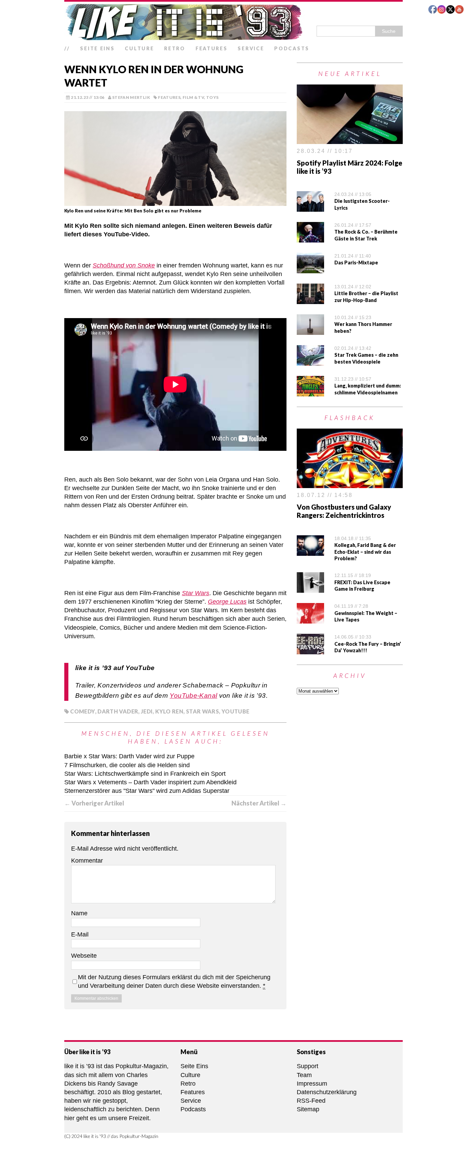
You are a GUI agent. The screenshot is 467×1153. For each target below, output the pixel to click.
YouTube (236, 711)
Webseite (84, 955)
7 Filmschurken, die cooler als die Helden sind (127, 765)
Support (307, 1066)
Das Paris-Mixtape (356, 262)
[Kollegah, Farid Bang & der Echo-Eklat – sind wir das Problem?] (310, 551)
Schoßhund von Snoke (124, 265)
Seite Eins (97, 48)
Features (212, 48)
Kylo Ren (169, 711)
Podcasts (291, 48)
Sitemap (308, 1109)
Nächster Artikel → (258, 803)
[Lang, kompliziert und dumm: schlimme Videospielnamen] (310, 392)
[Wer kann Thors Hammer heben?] (310, 330)
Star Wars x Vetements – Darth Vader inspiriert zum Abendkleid (150, 782)
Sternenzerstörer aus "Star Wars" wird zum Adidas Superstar (146, 790)
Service (251, 48)
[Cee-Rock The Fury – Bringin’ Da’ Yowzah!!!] (310, 649)
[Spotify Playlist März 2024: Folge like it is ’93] (350, 139)
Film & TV (193, 97)
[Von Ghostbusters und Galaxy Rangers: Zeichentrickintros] (350, 483)
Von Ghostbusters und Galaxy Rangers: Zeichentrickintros (344, 511)
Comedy (82, 711)
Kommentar (87, 860)
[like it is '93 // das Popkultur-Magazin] (233, 22)
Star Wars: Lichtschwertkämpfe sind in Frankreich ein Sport (145, 773)
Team (304, 1075)
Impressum (312, 1083)
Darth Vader (117, 711)
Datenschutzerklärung (327, 1092)
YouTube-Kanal (193, 695)
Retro (174, 48)
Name (79, 913)
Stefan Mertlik (131, 97)
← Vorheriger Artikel (94, 803)
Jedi (146, 711)
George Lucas (227, 601)
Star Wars (195, 593)
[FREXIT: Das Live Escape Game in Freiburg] (310, 588)
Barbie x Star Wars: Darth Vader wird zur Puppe (129, 756)
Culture (139, 48)
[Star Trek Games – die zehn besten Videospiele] (310, 361)
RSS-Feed (311, 1100)
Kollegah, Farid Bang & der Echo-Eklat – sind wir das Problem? (365, 551)
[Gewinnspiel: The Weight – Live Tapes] (310, 619)
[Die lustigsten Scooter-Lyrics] (310, 207)
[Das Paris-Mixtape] (310, 268)
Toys (212, 97)
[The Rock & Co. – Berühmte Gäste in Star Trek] (310, 238)
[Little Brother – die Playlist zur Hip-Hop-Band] (310, 299)
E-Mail (80, 934)
